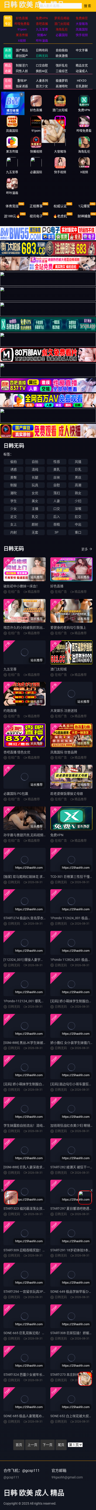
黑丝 (78, 477)
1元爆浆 (84, 206)
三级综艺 (62, 71)
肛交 (78, 517)
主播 (35, 509)
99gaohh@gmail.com (67, 1477)
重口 (78, 532)
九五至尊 (10, 669)
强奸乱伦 (62, 65)
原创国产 (22, 56)
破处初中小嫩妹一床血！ (21, 586)
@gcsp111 (11, 1477)
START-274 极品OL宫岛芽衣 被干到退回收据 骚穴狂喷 (42, 918)
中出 (78, 524)
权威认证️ (60, 206)
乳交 (35, 517)
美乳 (56, 469)
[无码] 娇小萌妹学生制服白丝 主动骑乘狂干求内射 (39, 1084)
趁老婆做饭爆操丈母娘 (66, 793)
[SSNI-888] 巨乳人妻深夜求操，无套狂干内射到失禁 (40, 1167)
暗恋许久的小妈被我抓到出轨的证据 (29, 627)
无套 (35, 532)
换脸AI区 (42, 71)
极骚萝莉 (62, 80)
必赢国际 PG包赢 (15, 793)
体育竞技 (12, 206)
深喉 (78, 509)
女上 (13, 524)
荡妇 (56, 493)
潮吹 (13, 493)
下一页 (47, 1445)
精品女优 (82, 65)
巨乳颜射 (82, 86)
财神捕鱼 (84, 216)
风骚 (78, 462)
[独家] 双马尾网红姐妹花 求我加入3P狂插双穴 (36, 876)
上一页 (32, 1445)
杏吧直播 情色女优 (16, 752)
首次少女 (42, 86)
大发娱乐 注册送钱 (63, 710)
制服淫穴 (22, 65)
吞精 (56, 524)
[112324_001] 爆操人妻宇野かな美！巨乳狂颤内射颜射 (43, 960)
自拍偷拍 (62, 50)
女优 (35, 493)
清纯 (35, 469)
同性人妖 (22, 71)
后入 (56, 517)
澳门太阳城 (58, 669)
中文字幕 (82, 50)
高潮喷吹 (62, 86)
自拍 (35, 462)
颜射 (35, 524)
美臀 (13, 477)
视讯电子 (36, 216)
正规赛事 (36, 206)
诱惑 (13, 469)
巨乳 (78, 469)
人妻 (56, 501)
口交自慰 (42, 65)
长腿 (35, 477)
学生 (13, 501)
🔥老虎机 (60, 216)
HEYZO (81, 80)
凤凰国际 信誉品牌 (63, 752)
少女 (13, 509)
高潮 (78, 485)
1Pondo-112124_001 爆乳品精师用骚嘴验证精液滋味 (41, 1001)
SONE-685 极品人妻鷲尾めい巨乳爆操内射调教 (37, 1416)
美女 (35, 501)
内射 (13, 532)
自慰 (56, 485)
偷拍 (13, 462)
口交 (56, 509)
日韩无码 (42, 56)
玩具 (35, 485)
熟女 (78, 493)
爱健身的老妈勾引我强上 (68, 627)
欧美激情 (62, 56)
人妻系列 (42, 80)
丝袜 (56, 477)
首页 (19, 1445)
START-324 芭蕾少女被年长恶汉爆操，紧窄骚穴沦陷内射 (44, 1374)
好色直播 (56, 586)
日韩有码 (42, 50)
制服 (13, 485)
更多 (84, 549)
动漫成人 (82, 71)
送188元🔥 (12, 216)
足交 (13, 517)
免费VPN (56, 835)
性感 (56, 462)
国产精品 (22, 50)
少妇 (78, 501)
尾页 (61, 1445)
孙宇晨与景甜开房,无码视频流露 (26, 835)
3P (56, 532)
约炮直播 (10, 710)
